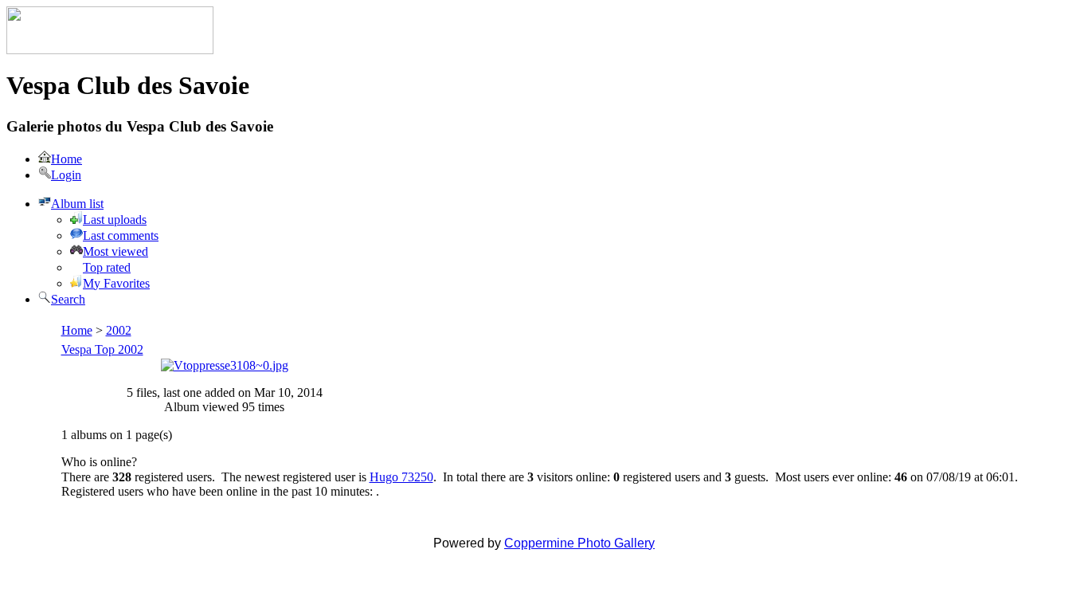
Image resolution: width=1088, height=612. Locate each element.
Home (76, 330)
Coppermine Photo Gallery (579, 543)
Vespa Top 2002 (102, 349)
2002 (118, 330)
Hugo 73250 (401, 477)
